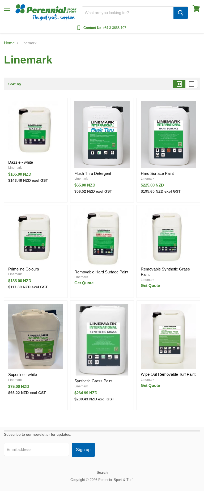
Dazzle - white (20, 162)
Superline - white (22, 374)
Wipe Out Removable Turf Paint (168, 374)
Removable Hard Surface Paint (101, 272)
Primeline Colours (23, 269)
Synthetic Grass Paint (93, 381)
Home (9, 43)
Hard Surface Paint (157, 173)
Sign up (83, 449)
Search (102, 473)
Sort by (14, 84)
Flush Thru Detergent (92, 173)
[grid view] (179, 84)
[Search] (180, 13)
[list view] (191, 84)
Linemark (15, 168)
